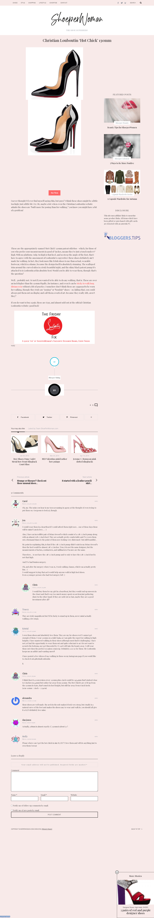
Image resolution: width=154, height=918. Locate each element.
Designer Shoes (128, 907)
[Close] (117, 872)
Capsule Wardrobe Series (122, 194)
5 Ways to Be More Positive (122, 163)
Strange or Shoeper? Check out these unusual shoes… (31, 480)
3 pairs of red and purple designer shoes (136, 911)
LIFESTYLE (42, 3)
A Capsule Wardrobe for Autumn (122, 199)
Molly (25, 736)
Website (74, 795)
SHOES (15, 3)
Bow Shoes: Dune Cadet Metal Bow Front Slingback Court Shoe (24, 462)
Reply (96, 501)
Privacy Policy (47, 829)
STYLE (23, 3)
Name (14, 795)
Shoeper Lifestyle (122, 158)
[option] (54, 368)
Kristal (25, 628)
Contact (64, 3)
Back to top (135, 829)
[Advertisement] (54, 174)
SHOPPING (32, 3)
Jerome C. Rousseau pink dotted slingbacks (84, 460)
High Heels (138, 907)
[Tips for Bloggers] (122, 243)
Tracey (25, 609)
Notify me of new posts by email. (26, 810)
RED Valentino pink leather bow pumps (54, 460)
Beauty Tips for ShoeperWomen (122, 127)
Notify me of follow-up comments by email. (30, 805)
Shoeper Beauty (122, 123)
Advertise (53, 3)
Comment (15, 770)
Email (44, 795)
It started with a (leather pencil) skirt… (77, 480)
